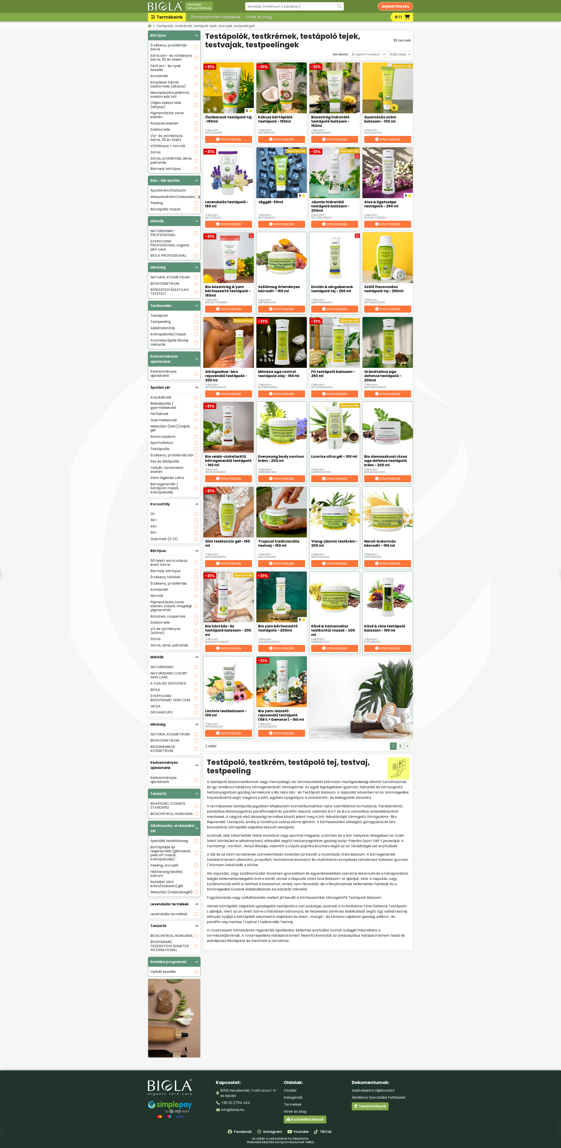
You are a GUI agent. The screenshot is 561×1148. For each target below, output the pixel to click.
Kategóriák (293, 1097)
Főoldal (290, 1090)
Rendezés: (340, 54)
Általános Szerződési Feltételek (378, 1097)
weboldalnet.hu (280, 1139)
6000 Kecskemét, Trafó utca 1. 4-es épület (248, 1093)
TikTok (326, 1131)
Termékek (293, 1104)
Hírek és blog (259, 17)
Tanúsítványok (372, 1106)
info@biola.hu (232, 1109)
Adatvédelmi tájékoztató (373, 1090)
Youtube (301, 1131)
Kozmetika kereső (307, 1119)
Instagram (272, 1131)
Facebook (243, 1131)
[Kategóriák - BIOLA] (150, 26)
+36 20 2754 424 (235, 1102)
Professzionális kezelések (216, 17)
